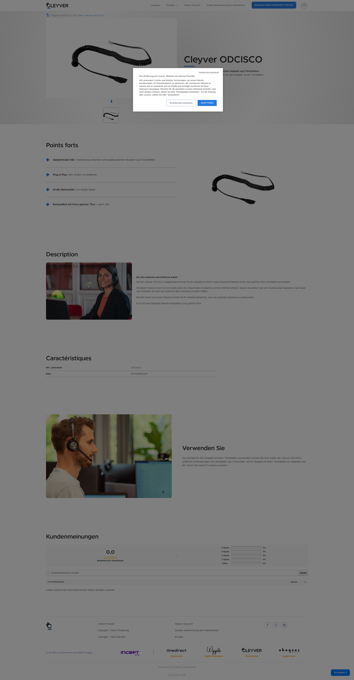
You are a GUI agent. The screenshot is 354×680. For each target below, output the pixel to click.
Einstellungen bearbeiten (181, 103)
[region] (178, 90)
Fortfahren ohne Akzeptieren (209, 72)
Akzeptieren (207, 103)
